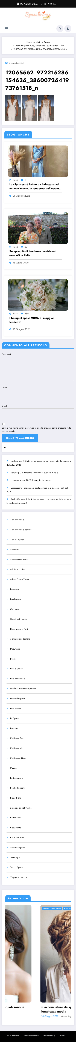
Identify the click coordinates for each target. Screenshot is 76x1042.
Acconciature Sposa (19, 559)
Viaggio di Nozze (18, 877)
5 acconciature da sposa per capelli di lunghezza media (34, 1009)
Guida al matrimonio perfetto (23, 688)
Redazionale (15, 817)
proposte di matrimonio (21, 807)
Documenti (15, 648)
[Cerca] (59, 28)
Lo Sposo (14, 718)
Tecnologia (15, 857)
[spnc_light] (67, 28)
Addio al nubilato (18, 569)
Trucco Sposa (16, 867)
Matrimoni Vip (16, 748)
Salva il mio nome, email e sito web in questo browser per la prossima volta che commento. (36, 429)
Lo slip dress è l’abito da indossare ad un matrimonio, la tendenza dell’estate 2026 (34, 186)
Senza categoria (17, 847)
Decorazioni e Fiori (19, 629)
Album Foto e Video (19, 579)
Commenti (6, 354)
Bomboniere (15, 599)
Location (14, 728)
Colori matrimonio (18, 619)
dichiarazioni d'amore (20, 638)
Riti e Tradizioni (17, 837)
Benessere (14, 589)
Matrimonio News (18, 758)
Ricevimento (15, 827)
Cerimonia (14, 609)
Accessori (14, 549)
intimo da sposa (17, 698)
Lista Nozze (15, 708)
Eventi (13, 658)
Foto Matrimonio (17, 678)
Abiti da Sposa (17, 539)
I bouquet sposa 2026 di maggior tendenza (31, 320)
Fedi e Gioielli (16, 668)
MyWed (13, 768)
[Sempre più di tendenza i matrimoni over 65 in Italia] (38, 227)
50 (26, 247)
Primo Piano (15, 797)
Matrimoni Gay (17, 738)
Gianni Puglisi (32, 1016)
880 (27, 313)
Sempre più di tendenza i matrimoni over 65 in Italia (32, 253)
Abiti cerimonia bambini (21, 529)
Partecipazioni (16, 778)
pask (15, 180)
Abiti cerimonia (17, 519)
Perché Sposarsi (17, 787)
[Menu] (6, 28)
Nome (4, 387)
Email (4, 406)
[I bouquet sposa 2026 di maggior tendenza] (38, 294)
